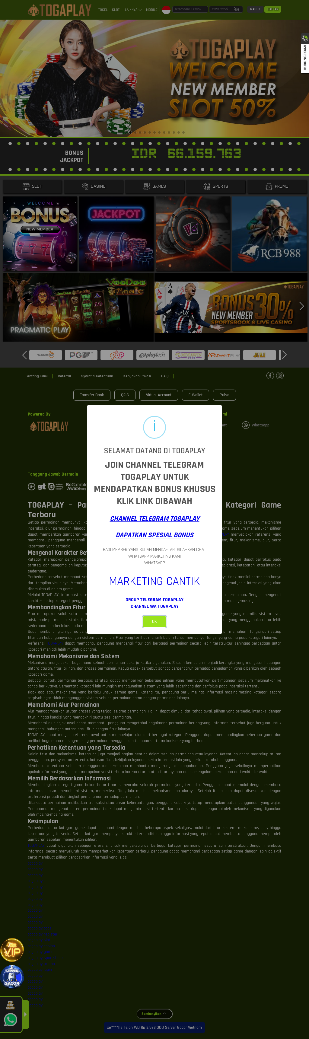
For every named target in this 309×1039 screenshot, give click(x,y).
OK (154, 621)
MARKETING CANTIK (154, 581)
